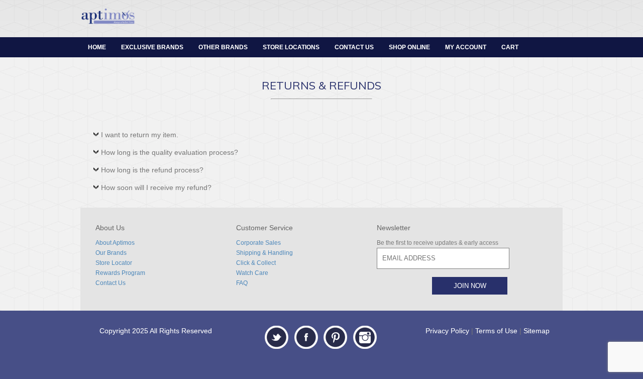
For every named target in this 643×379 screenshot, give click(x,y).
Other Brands (223, 47)
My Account (465, 47)
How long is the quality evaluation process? (169, 152)
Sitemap (536, 331)
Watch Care (252, 272)
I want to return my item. (139, 135)
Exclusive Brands (152, 47)
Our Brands (111, 252)
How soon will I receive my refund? (156, 187)
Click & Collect (256, 262)
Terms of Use (496, 331)
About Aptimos (115, 242)
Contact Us (354, 47)
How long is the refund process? (152, 170)
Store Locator (113, 262)
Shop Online (409, 47)
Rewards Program (120, 272)
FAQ (242, 283)
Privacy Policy (447, 331)
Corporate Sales (258, 242)
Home (97, 47)
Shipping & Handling (264, 252)
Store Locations (291, 47)
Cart (509, 47)
